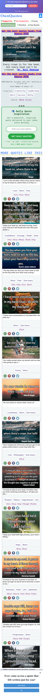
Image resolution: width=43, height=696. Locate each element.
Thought (26, 504)
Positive (34, 504)
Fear (28, 190)
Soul (22, 594)
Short (12, 95)
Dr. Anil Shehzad (28, 69)
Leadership (33, 91)
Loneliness (12, 412)
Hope (18, 544)
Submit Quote (9, 25)
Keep (15, 239)
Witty (30, 95)
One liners (28, 280)
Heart (10, 594)
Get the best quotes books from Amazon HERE (21, 32)
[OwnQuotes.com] (12, 14)
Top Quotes (34, 25)
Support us (7, 21)
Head (22, 100)
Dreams (8, 499)
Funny (35, 21)
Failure (17, 499)
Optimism (32, 589)
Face (24, 284)
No (21, 690)
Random (22, 25)
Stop (34, 239)
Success (21, 95)
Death (29, 235)
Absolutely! (21, 685)
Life (10, 455)
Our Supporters (22, 21)
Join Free (33, 6)
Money (21, 239)
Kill (21, 638)
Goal (36, 235)
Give (10, 239)
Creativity (20, 91)
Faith (18, 589)
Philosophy (19, 455)
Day (13, 284)
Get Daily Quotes (21, 136)
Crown (29, 100)
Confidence (10, 235)
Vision (34, 594)
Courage (20, 235)
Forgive (27, 638)
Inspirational (27, 499)
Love (15, 190)
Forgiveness (18, 634)
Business (10, 589)
